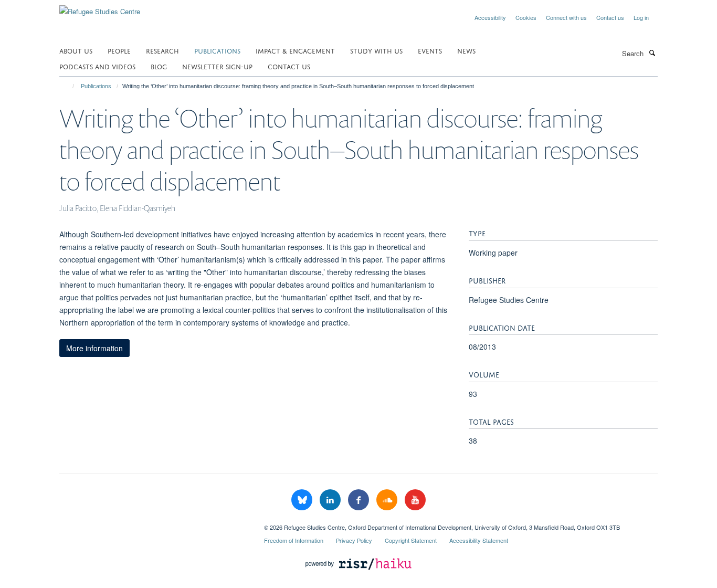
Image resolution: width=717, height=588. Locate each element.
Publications (217, 50)
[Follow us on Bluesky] (302, 500)
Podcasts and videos (97, 66)
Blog (159, 66)
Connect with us (566, 17)
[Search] (652, 52)
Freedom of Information (293, 540)
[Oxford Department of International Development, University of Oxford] (153, 523)
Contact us (610, 17)
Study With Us (376, 50)
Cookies (525, 17)
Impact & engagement (295, 50)
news (466, 50)
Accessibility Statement (478, 540)
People (119, 50)
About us (75, 50)
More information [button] (94, 348)
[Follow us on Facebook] (359, 500)
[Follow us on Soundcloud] (387, 500)
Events (430, 50)
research (162, 50)
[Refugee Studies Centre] (99, 8)
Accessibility (490, 17)
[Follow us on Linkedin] (331, 500)
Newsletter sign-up (217, 66)
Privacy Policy (354, 540)
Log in (641, 17)
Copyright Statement (411, 540)
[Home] (68, 86)
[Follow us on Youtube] (415, 500)
